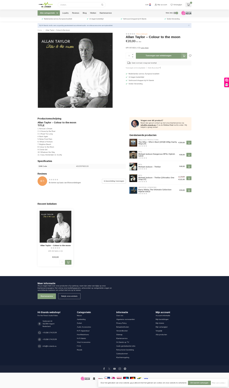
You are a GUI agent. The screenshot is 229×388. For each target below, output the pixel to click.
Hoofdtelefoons (83, 334)
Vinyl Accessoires (83, 342)
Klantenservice (106, 13)
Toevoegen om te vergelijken (135, 68)
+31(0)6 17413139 (50, 332)
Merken (93, 13)
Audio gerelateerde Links (125, 346)
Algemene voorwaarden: (125, 319)
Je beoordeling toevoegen (114, 181)
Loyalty (65, 13)
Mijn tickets (160, 323)
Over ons (119, 315)
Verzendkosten (122, 331)
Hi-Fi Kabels (81, 338)
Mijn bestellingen (162, 319)
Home (40, 30)
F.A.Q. (79, 346)
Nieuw (79, 315)
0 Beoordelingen (142, 34)
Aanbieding (81, 319)
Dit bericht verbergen (199, 383)
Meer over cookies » (218, 383)
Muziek (79, 350)
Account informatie (163, 315)
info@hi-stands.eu (148, 125)
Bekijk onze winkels (69, 296)
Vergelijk (159, 331)
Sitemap (119, 334)
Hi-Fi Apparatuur (83, 331)
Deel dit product (153, 68)
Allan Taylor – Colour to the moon (58, 30)
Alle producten (161, 334)
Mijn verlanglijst (161, 327)
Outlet (79, 323)
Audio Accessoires (84, 327)
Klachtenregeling (122, 357)
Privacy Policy (121, 323)
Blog (85, 13)
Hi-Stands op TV (122, 342)
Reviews (75, 13)
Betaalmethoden (122, 327)
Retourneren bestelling (125, 350)
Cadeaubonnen (122, 354)
